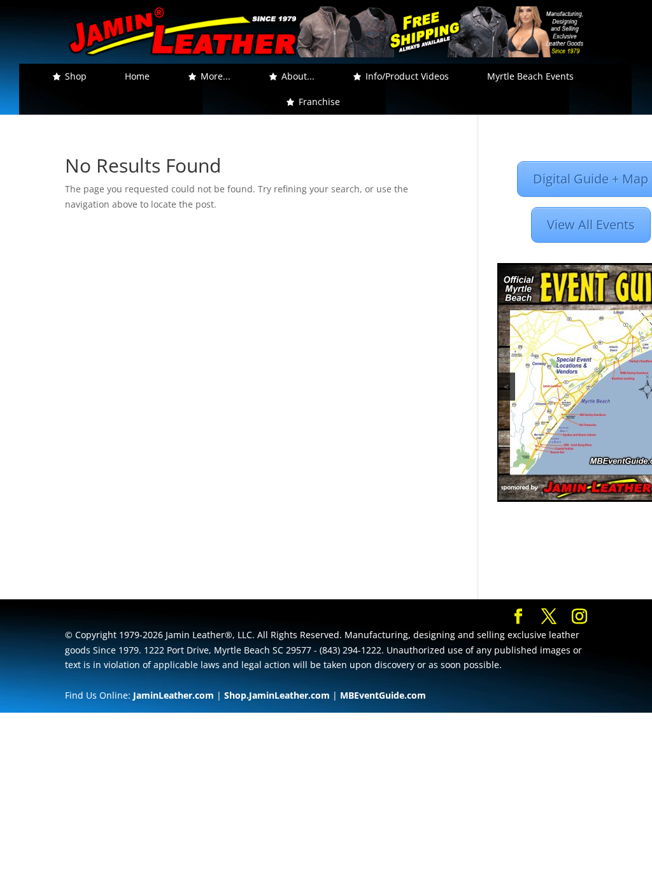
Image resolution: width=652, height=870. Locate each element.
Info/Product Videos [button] (407, 76)
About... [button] (298, 76)
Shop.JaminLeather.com (277, 695)
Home (137, 76)
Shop (76, 76)
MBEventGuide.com (383, 695)
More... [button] (215, 76)
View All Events (591, 224)
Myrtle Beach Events (530, 76)
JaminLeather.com (173, 695)
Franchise (319, 102)
